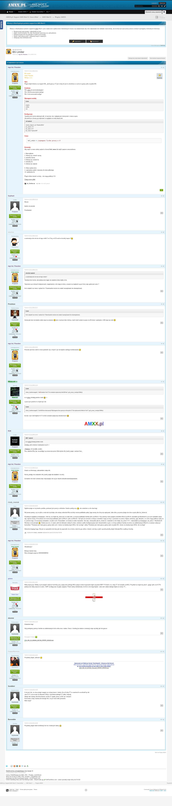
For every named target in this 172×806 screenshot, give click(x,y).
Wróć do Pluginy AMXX (160, 752)
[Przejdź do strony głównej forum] (28, 5)
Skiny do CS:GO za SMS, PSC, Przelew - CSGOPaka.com (23, 776)
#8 (162, 431)
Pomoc (35, 789)
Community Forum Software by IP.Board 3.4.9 (155, 789)
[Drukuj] (25, 766)
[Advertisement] (42, 758)
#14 (161, 651)
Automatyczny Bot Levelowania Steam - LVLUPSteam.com (23, 778)
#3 (162, 232)
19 (161, 190)
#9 (162, 464)
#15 (161, 686)
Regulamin (169, 783)
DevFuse (163, 45)
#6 (162, 343)
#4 (162, 266)
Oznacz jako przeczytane (26, 789)
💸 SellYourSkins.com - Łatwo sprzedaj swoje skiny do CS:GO (62, 779)
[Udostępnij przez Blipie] (14, 766)
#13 (161, 618)
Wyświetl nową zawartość (153, 12)
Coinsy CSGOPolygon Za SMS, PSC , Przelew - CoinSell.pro (23, 775)
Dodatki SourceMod (37, 12)
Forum (10, 12)
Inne (47, 12)
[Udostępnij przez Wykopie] (12, 766)
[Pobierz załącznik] (25, 183)
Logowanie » (154, 3)
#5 (162, 304)
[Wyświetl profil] (15, 77)
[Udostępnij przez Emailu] (22, 766)
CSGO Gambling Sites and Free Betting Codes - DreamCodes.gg (24, 779)
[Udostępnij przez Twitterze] (7, 766)
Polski (17, 789)
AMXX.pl (157, 790)
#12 (161, 578)
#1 (162, 67)
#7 (162, 381)
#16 (161, 719)
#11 (162, 540)
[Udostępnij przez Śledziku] (17, 766)
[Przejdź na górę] (86, 790)
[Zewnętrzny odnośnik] (39, 640)
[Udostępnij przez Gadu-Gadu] (20, 766)
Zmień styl (11, 789)
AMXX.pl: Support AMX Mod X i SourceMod (11, 783)
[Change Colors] (164, 6)
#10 (161, 502)
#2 (162, 195)
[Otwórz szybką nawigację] (164, 11)
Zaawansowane (162, 6)
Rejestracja (162, 3)
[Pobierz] (27, 766)
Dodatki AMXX (22, 12)
